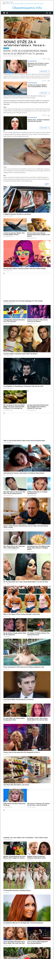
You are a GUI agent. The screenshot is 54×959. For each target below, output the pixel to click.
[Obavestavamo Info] (4, 12)
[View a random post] (50, 12)
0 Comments (19, 55)
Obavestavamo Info (27, 7)
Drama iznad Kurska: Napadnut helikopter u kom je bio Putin (20, 3)
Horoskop (6, 48)
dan (14, 55)
